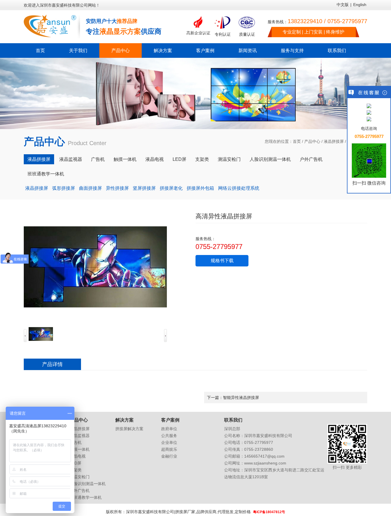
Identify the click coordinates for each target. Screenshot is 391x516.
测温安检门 (229, 159)
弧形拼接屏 (63, 188)
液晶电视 (154, 159)
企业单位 (169, 442)
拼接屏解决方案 (129, 428)
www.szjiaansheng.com (265, 463)
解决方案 (163, 50)
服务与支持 (292, 50)
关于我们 (78, 50)
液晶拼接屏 (334, 141)
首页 (40, 50)
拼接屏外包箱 (200, 188)
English (359, 4)
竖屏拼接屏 (144, 188)
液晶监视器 (70, 159)
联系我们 (337, 50)
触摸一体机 (125, 159)
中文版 (343, 4)
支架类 (202, 159)
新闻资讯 (247, 50)
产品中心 (120, 50)
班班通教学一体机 (45, 173)
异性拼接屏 (117, 188)
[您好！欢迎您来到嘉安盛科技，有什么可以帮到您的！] (369, 106)
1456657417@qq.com (264, 456)
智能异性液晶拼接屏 (241, 397)
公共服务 (169, 435)
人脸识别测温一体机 (270, 159)
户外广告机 (311, 159)
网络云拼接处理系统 (238, 188)
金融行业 (169, 456)
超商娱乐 (169, 449)
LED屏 (179, 159)
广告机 (98, 159)
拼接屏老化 (171, 188)
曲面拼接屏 (90, 188)
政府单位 (169, 428)
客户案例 (205, 50)
